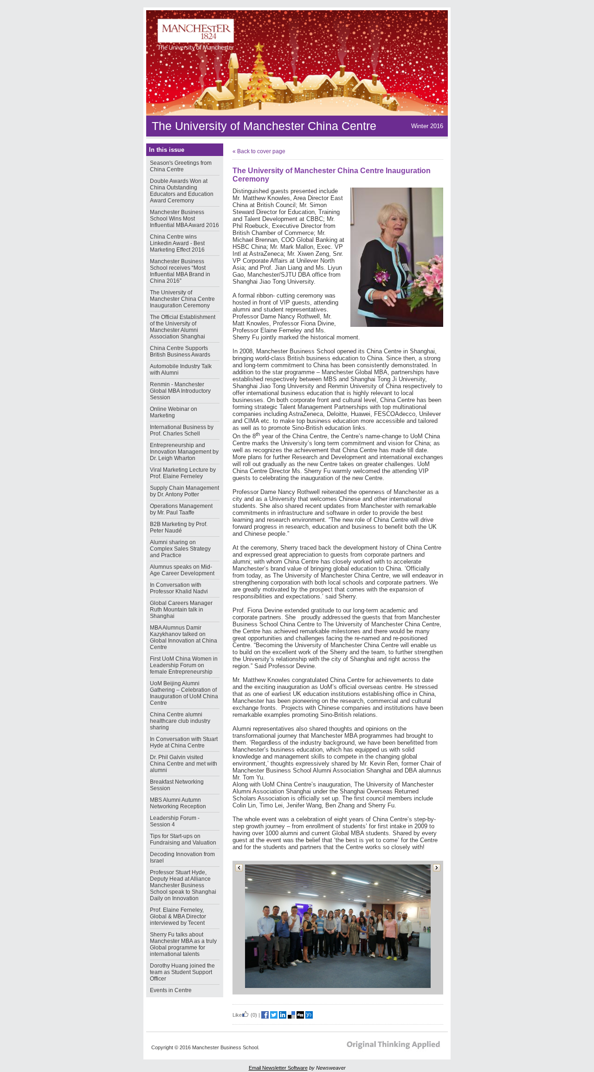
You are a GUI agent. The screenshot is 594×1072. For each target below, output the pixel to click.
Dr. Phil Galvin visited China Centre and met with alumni (183, 763)
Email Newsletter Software (278, 1068)
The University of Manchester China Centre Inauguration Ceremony (182, 299)
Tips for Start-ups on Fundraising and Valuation (183, 839)
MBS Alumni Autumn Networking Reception (178, 803)
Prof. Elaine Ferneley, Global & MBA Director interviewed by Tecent (178, 916)
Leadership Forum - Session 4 (175, 821)
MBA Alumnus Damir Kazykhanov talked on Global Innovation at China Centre (183, 637)
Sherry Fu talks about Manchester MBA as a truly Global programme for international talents (183, 944)
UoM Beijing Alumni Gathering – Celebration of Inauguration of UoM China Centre (184, 693)
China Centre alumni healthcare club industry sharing (180, 721)
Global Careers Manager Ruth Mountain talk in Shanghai (181, 609)
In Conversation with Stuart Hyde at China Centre (184, 742)
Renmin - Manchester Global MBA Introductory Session (180, 391)
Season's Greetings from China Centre (181, 166)
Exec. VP (330, 246)
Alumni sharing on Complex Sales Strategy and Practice (180, 549)
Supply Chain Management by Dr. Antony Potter (184, 491)
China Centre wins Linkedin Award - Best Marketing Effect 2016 (177, 243)
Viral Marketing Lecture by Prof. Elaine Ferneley (183, 473)
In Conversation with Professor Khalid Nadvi (179, 588)
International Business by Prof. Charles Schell (181, 430)
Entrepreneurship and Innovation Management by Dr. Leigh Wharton (184, 451)
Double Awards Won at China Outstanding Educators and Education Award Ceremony (181, 191)
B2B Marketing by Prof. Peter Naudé (178, 527)
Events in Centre (171, 990)
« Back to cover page (258, 151)
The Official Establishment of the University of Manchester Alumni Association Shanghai (182, 327)
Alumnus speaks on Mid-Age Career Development (182, 570)
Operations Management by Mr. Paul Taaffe (181, 509)
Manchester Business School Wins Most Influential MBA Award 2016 (184, 218)
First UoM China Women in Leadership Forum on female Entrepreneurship (184, 665)
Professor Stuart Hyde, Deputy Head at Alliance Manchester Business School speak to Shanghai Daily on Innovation (183, 885)
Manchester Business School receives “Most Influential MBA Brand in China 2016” (180, 271)
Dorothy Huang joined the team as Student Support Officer (182, 972)
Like (237, 1015)
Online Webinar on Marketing (173, 412)
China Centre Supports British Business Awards (180, 351)
